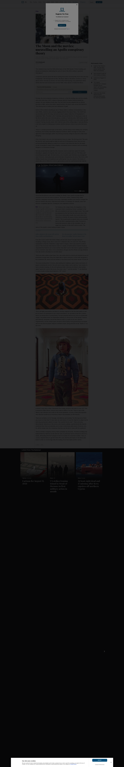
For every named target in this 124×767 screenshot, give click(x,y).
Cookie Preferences (99, 764)
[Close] (111, 762)
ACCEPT (100, 760)
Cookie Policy (73, 764)
